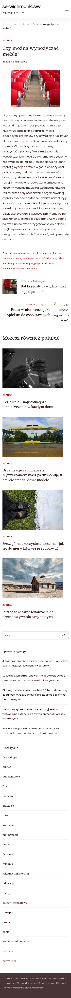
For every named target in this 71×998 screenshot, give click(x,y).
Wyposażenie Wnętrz (15, 941)
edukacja (8, 805)
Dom (5, 786)
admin (6, 61)
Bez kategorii (11, 757)
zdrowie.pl (9, 961)
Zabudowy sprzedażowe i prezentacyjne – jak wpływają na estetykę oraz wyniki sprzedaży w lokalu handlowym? (34, 714)
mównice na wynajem (53, 258)
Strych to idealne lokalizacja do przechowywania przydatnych (27, 614)
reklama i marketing (15, 873)
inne (5, 815)
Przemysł (8, 854)
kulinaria (8, 825)
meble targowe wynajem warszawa (21, 258)
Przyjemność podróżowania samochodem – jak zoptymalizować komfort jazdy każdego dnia (30, 730)
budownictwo (11, 776)
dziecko (7, 796)
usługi (6, 932)
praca (6, 844)
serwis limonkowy (21, 6)
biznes (7, 40)
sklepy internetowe (14, 902)
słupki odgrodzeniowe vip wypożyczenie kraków (28, 263)
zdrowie (7, 951)
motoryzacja (10, 835)
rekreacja (8, 883)
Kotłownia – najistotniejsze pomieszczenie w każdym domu (28, 404)
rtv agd (7, 893)
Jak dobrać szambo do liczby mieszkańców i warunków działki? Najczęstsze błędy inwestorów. (35, 663)
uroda (6, 922)
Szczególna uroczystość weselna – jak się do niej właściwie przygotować (33, 546)
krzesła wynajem (21, 253)
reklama (7, 864)
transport (8, 912)
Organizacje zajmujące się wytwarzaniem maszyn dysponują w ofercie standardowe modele (32, 475)
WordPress (38, 988)
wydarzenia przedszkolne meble (20, 268)
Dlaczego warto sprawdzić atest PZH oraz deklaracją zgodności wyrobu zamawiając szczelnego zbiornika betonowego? (34, 695)
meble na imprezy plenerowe (48, 253)
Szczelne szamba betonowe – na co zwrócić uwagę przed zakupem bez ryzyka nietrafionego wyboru (33, 678)
